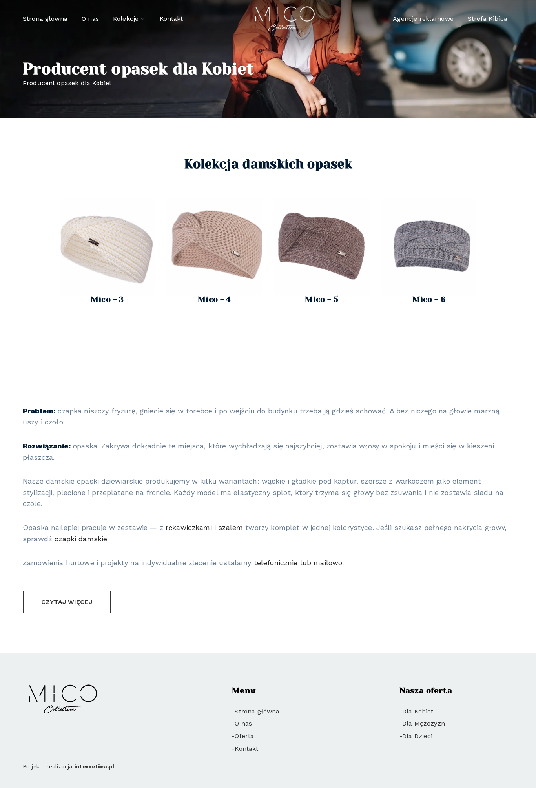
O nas (90, 18)
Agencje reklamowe (423, 18)
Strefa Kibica (487, 18)
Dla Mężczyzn (423, 723)
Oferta (244, 736)
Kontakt (171, 18)
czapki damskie (81, 539)
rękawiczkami (189, 527)
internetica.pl (94, 766)
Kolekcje (126, 18)
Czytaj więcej (66, 602)
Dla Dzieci (417, 736)
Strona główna (45, 18)
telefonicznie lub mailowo (298, 563)
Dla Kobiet (418, 711)
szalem (230, 527)
